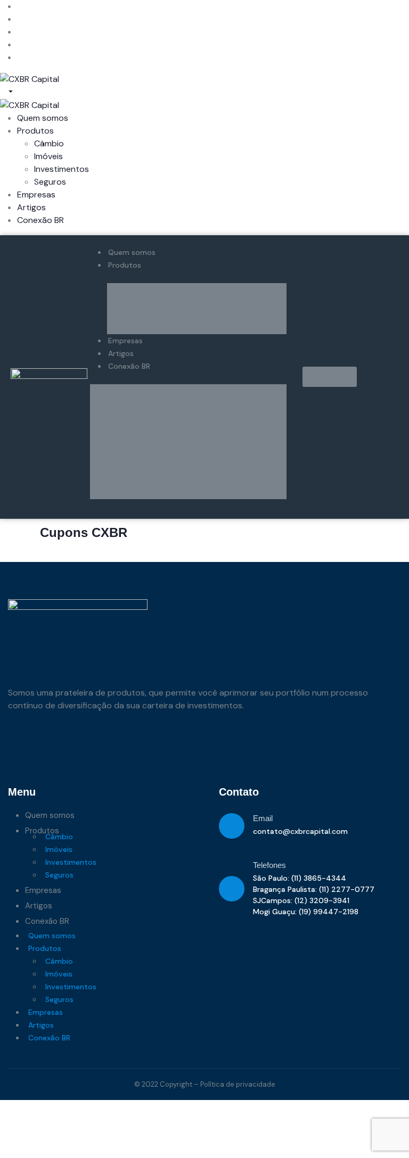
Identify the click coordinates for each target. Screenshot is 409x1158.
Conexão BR (129, 366)
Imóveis (139, 302)
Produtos (124, 265)
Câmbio (140, 289)
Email (263, 818)
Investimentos (153, 314)
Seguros (141, 327)
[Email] (231, 826)
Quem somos (132, 252)
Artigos (121, 353)
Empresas (125, 340)
